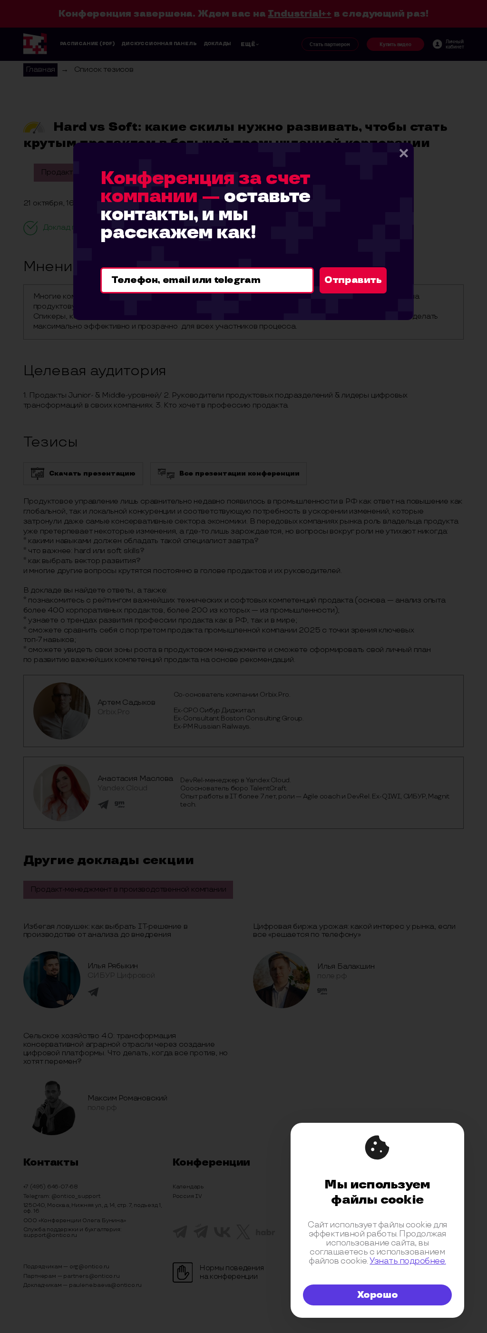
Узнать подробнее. (408, 1261)
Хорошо (377, 1295)
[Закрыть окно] (403, 153)
